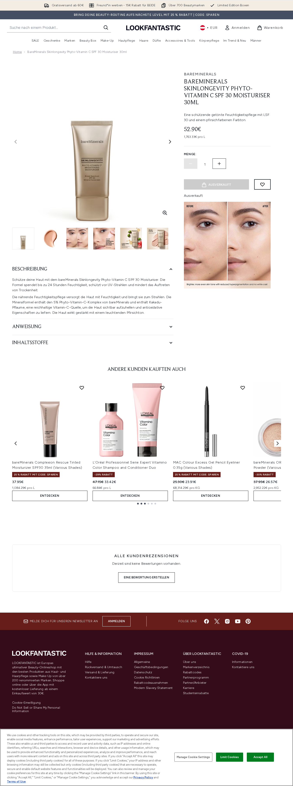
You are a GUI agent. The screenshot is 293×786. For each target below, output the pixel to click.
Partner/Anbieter (195, 683)
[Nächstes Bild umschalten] (170, 141)
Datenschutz (143, 672)
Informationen (242, 662)
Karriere (188, 688)
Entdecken (49, 496)
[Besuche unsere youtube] (237, 621)
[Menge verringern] (190, 163)
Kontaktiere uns (96, 677)
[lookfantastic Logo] (153, 27)
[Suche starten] (105, 27)
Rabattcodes (192, 672)
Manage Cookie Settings (193, 757)
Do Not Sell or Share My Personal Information (36, 709)
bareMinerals (200, 74)
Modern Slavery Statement (153, 688)
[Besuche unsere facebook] (206, 621)
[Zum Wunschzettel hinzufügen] (262, 184)
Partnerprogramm (196, 677)
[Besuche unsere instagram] (227, 621)
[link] (237, 27)
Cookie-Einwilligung (26, 703)
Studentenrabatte (196, 693)
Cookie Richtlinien (147, 677)
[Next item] (277, 443)
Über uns (189, 662)
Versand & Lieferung (100, 672)
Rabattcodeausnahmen (151, 683)
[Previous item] (15, 443)
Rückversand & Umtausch (103, 667)
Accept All (260, 757)
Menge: (190, 154)
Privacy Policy (143, 777)
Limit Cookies (229, 757)
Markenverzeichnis (196, 667)
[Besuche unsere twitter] (217, 621)
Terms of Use (16, 781)
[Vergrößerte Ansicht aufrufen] (165, 213)
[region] (146, 757)
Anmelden (116, 621)
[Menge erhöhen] (219, 163)
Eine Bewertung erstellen (146, 577)
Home (17, 52)
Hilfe (88, 662)
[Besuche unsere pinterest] (248, 621)
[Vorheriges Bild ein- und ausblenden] (15, 141)
